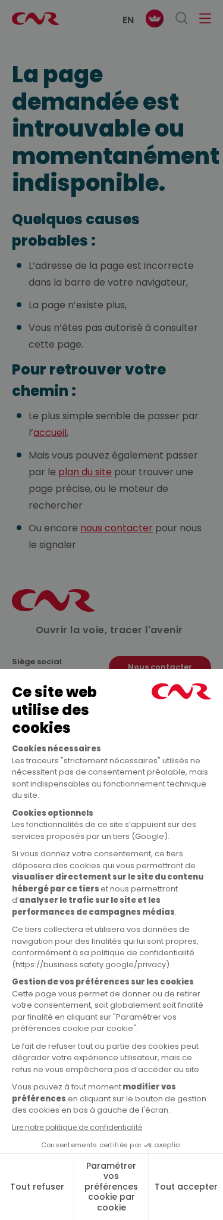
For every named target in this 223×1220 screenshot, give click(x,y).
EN (128, 20)
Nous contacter (160, 667)
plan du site (85, 472)
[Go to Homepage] (53, 608)
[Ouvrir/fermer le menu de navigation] (205, 18)
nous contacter (116, 528)
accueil (50, 432)
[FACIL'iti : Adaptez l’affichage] (155, 18)
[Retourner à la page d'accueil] (35, 18)
